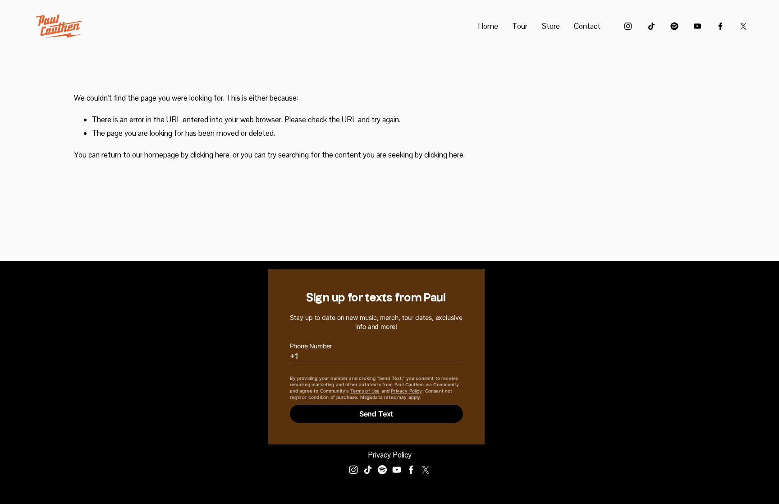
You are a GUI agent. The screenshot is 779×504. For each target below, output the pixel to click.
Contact (587, 26)
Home (488, 26)
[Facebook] (720, 26)
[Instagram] (627, 26)
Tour (519, 26)
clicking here (209, 155)
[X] (743, 26)
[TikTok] (651, 26)
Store (551, 26)
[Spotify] (674, 26)
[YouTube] (697, 26)
